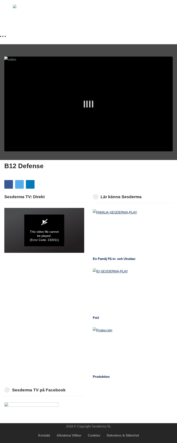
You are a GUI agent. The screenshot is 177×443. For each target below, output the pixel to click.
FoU (96, 318)
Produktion (101, 376)
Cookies (94, 435)
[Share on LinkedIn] (30, 184)
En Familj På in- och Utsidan (114, 259)
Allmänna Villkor (69, 435)
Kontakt (44, 435)
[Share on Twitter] (19, 184)
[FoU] (133, 290)
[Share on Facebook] (8, 184)
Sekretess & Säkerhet (123, 435)
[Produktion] (133, 349)
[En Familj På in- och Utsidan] (133, 231)
